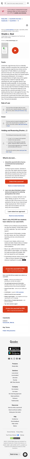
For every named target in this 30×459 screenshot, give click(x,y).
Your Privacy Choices (11, 435)
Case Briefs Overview (15, 18)
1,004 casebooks (20, 292)
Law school (15, 373)
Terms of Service (11, 431)
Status (15, 426)
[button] (15, 50)
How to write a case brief (15, 407)
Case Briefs (13, 20)
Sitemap (22, 435)
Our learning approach (15, 393)
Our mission (15, 389)
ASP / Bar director (15, 382)
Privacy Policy (19, 431)
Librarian (15, 377)
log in (8, 125)
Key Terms (6, 327)
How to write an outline (15, 409)
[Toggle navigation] (28, 3)
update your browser (20, 13)
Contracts (5, 320)
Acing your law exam (15, 412)
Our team (15, 391)
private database (10, 29)
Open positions (15, 396)
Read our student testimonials (16, 185)
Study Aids (4, 18)
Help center (15, 423)
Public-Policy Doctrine (9, 330)
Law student (15, 375)
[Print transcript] (27, 25)
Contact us (15, 419)
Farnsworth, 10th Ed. (8, 322)
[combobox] (15, 3)
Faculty (15, 380)
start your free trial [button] (19, 110)
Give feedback (15, 421)
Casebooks (4, 20)
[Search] (5, 3)
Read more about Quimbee (16, 215)
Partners (15, 398)
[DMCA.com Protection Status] (15, 438)
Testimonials (15, 400)
